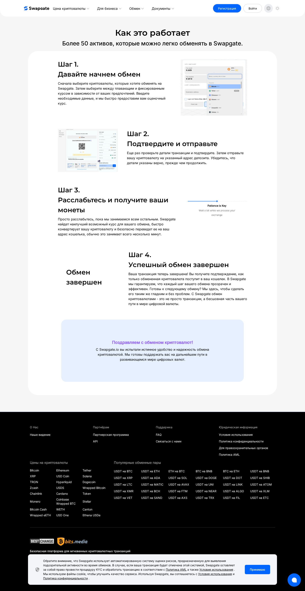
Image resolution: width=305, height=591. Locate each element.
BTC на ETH (231, 471)
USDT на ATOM (261, 484)
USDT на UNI (205, 484)
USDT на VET (123, 497)
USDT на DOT (232, 478)
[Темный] (277, 8)
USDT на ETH (150, 471)
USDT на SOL (177, 478)
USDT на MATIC (152, 484)
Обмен (134, 8)
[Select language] (268, 8)
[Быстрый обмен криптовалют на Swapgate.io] (36, 8)
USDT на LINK (233, 484)
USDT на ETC (259, 497)
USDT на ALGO (233, 491)
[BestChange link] (42, 542)
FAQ (159, 434)
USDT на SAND (151, 497)
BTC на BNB (204, 471)
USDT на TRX (205, 497)
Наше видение (40, 434)
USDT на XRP (123, 478)
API (95, 441)
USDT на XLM (260, 491)
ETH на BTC (176, 471)
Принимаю (257, 569)
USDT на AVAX (178, 484)
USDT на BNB (259, 471)
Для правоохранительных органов (243, 448)
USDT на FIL (231, 497)
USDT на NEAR (206, 491)
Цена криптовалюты (69, 8)
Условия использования (236, 434)
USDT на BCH (150, 491)
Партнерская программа (111, 434)
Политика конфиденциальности (241, 441)
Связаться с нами (168, 441)
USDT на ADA (150, 478)
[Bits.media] (72, 541)
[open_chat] (294, 580)
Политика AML (229, 454)
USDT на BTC (123, 471)
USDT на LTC (123, 484)
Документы (161, 8)
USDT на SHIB (260, 478)
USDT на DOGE (206, 478)
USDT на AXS (177, 497)
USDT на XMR (123, 491)
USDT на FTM (178, 491)
